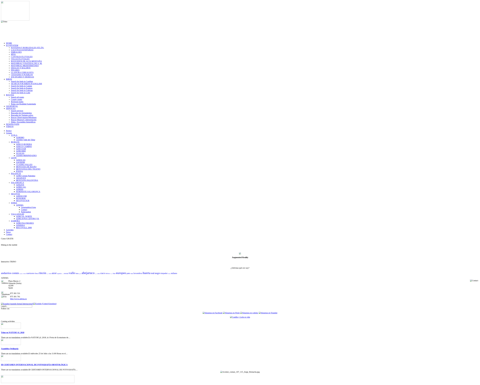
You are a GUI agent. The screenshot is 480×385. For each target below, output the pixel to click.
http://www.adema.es (18, 299)
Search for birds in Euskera (21, 88)
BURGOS (15, 142)
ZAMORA (15, 221)
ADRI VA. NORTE (24, 216)
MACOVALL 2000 (24, 228)
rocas (24, 273)
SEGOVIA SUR (22, 201)
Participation (26, 212)
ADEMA (20, 205)
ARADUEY (21, 178)
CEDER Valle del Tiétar (25, 140)
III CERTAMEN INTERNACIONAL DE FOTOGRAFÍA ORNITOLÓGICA (34, 365)
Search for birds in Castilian (22, 81)
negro (157, 273)
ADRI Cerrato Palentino (25, 176)
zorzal (66, 273)
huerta (146, 273)
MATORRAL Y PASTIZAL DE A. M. (26, 63)
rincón (42, 273)
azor (54, 273)
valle (72, 273)
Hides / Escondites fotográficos (23, 122)
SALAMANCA (17, 182)
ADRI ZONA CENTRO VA (27, 219)
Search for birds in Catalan (21, 86)
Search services (17, 111)
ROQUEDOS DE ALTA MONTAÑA (26, 61)
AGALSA (20, 153)
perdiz (47, 273)
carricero (30, 273)
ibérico (108, 273)
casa (131, 273)
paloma (96, 273)
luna (77, 273)
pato (128, 273)
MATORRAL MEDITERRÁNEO (25, 66)
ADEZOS (20, 185)
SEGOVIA (15, 194)
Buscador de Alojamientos (21, 113)
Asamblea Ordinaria (9, 349)
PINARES (15, 70)
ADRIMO (20, 137)
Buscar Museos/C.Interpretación (23, 120)
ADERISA (20, 225)
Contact (24, 210)
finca (36, 273)
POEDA (19, 171)
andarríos (6, 273)
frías (114, 273)
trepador (164, 273)
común (15, 273)
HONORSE (21, 198)
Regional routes (17, 102)
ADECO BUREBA (24, 144)
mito (111, 273)
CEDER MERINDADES (26, 155)
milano (174, 273)
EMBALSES (16, 52)
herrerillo (21, 273)
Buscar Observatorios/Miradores (23, 117)
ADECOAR (21, 149)
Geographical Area (28, 207)
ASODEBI (20, 162)
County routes (16, 99)
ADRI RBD (21, 151)
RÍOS (13, 54)
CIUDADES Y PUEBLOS (22, 75)
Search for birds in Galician (22, 90)
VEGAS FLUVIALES (20, 59)
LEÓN (13, 158)
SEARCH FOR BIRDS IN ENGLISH (26, 84)
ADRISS (19, 189)
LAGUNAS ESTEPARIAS (22, 50)
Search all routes (17, 97)
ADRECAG (21, 187)
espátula (59, 273)
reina (98, 273)
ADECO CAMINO (24, 146)
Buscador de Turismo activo (22, 115)
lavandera (138, 273)
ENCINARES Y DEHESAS (22, 77)
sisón (62, 273)
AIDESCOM (21, 196)
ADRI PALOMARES (25, 223)
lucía (50, 273)
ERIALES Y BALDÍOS (20, 68)
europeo (121, 273)
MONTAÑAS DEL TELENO (28, 169)
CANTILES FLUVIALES (21, 57)
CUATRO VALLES (24, 164)
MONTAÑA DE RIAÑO (26, 167)
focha (169, 273)
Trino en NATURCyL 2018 (12, 332)
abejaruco (88, 273)
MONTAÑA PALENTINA (27, 180)
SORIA (14, 203)
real (152, 273)
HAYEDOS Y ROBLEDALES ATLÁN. (27, 48)
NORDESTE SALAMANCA (28, 191)
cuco (102, 273)
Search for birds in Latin (20, 93)
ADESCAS (20, 160)
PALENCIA (16, 173)
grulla (80, 273)
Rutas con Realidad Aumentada (23, 104)
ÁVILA (14, 135)
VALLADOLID (17, 214)
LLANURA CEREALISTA (22, 72)
